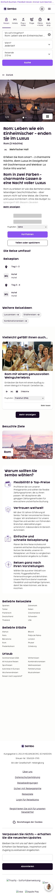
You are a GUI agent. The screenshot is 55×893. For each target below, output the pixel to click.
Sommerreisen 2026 (10, 658)
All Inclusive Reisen (10, 662)
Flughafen (11, 227)
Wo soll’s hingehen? (14, 33)
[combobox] (25, 35)
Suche (27, 63)
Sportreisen (7, 665)
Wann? (8, 43)
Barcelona (6, 639)
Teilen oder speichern (27, 243)
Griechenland (34, 613)
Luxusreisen (10, 314)
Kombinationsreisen (14, 321)
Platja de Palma (34, 635)
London (31, 639)
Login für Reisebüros (27, 800)
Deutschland (7, 617)
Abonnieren (27, 866)
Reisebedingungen (27, 783)
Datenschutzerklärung (27, 777)
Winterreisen (33, 658)
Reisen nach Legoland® (12, 676)
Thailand (6, 620)
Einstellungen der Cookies (30, 822)
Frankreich (6, 613)
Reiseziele (27, 794)
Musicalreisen (34, 673)
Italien (30, 609)
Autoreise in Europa (10, 669)
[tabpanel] (27, 48)
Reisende (9, 53)
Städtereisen (30, 314)
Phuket (31, 643)
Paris (4, 635)
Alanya (5, 632)
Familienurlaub (34, 669)
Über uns (27, 772)
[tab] (6, 22)
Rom (4, 643)
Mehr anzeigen (11, 207)
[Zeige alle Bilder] (47, 116)
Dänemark (32, 606)
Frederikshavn (8, 646)
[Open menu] (49, 9)
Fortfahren (27, 234)
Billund (31, 632)
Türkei (4, 609)
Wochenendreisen (10, 673)
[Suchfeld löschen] (49, 34)
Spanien (5, 606)
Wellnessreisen (34, 665)
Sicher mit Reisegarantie (27, 788)
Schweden (32, 617)
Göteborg (32, 646)
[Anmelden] (42, 9)
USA (29, 620)
